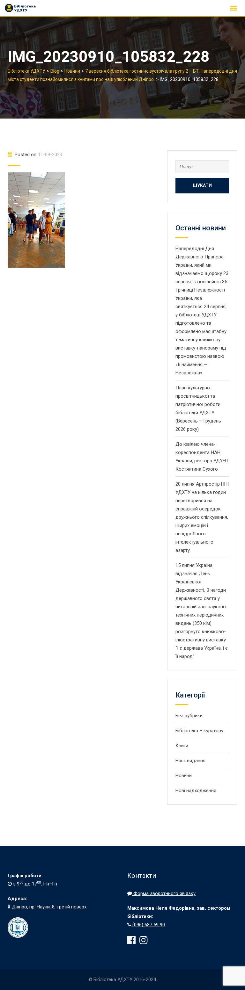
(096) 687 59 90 (148, 925)
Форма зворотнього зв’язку (164, 893)
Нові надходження (195, 790)
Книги (181, 745)
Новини (183, 775)
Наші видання (190, 760)
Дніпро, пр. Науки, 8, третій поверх (48, 907)
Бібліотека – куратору (199, 730)
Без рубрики (189, 716)
